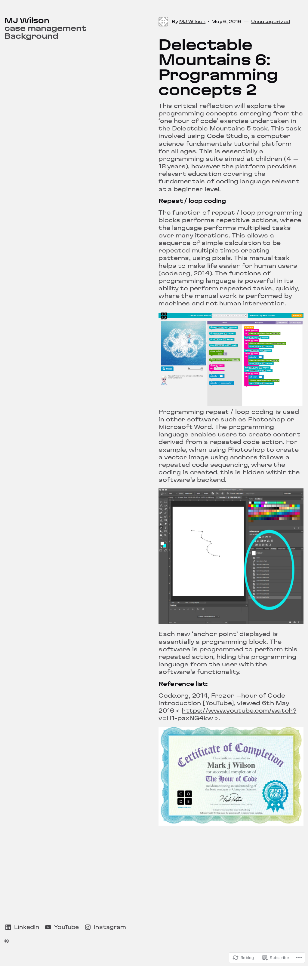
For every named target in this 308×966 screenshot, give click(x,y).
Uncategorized (270, 21)
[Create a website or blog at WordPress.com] (7, 941)
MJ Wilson (27, 20)
